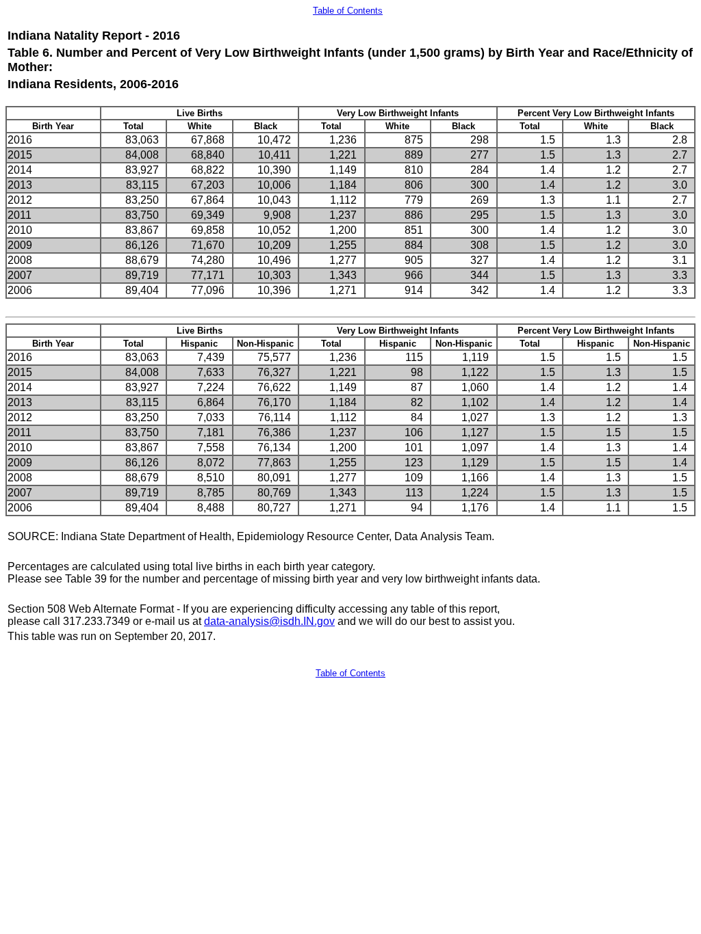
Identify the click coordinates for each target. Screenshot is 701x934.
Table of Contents (348, 10)
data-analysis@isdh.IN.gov (269, 621)
